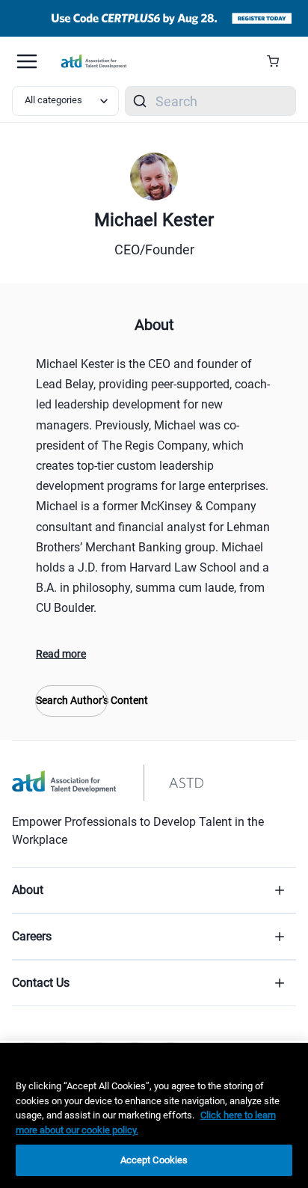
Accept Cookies (154, 1160)
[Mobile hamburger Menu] (27, 61)
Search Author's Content (71, 700)
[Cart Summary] (278, 61)
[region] (154, 1115)
